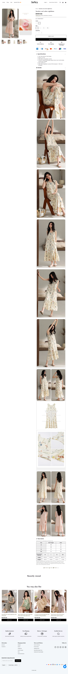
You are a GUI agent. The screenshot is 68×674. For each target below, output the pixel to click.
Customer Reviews (21, 653)
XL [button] (43, 28)
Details (40, 67)
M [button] (37, 28)
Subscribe (18, 660)
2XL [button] (47, 28)
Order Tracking (20, 650)
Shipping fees (38, 15)
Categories (20, 648)
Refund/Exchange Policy (38, 650)
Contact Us (3, 646)
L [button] (40, 28)
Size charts (41, 538)
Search (19, 646)
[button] (60, 2)
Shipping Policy (36, 648)
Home (37, 8)
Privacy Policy (36, 646)
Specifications (42, 54)
